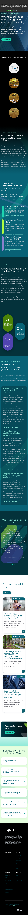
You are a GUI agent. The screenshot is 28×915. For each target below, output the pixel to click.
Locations (7, 892)
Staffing (18, 858)
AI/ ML (7, 883)
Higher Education (9, 880)
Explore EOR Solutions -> (10, 469)
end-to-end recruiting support (12, 160)
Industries (7, 872)
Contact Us (6, 39)
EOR (17, 866)
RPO (17, 863)
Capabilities (8, 852)
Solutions (18, 852)
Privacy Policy (13, 905)
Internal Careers (9, 889)
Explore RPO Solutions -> (10, 427)
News (17, 877)
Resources (18, 872)
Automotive (8, 875)
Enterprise (18, 860)
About (6, 887)
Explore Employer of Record (14, 234)
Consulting (18, 855)
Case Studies (19, 880)
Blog (17, 875)
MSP (17, 868)
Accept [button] (9, 10)
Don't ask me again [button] (17, 10)
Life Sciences (8, 877)
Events (17, 883)
